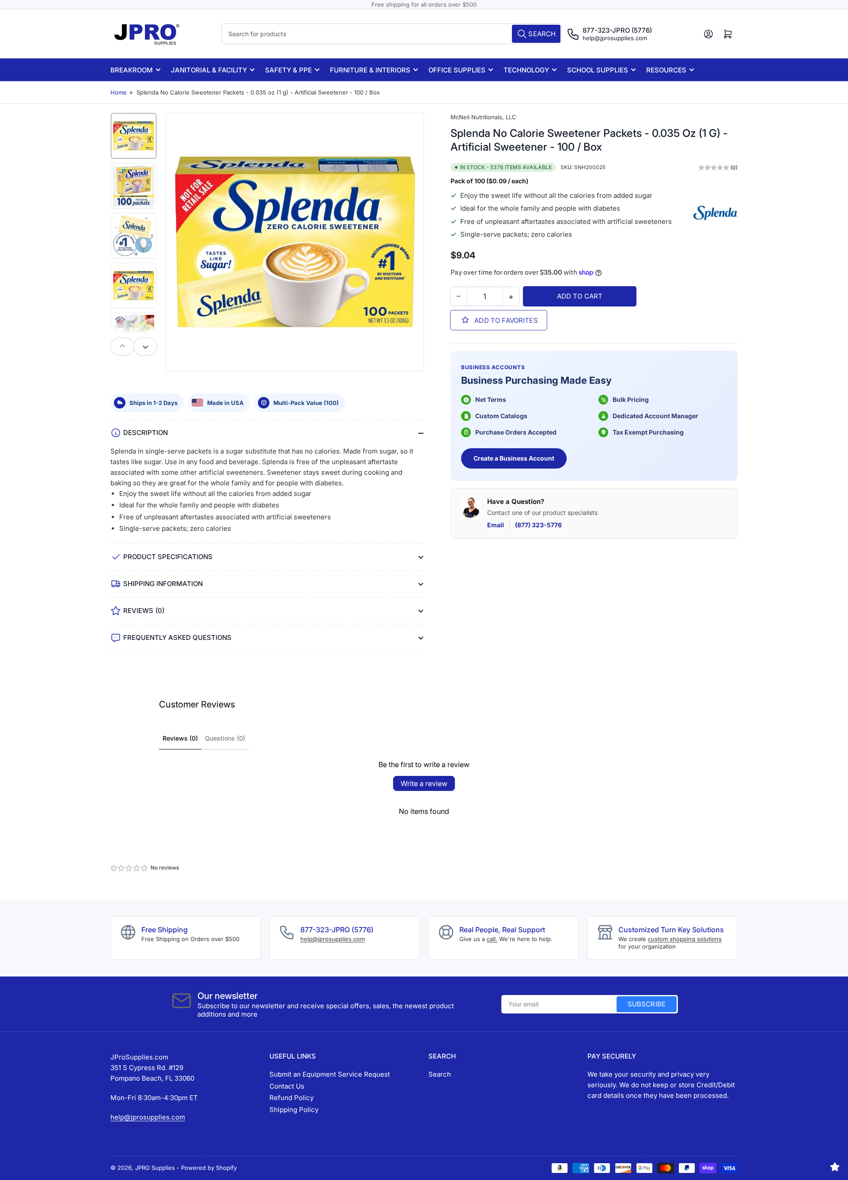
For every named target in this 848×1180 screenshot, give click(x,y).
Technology (526, 70)
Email (495, 525)
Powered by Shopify (209, 1167)
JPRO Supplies (155, 1167)
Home (118, 92)
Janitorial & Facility (209, 70)
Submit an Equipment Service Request (329, 1074)
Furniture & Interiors (370, 70)
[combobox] (391, 33)
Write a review (424, 783)
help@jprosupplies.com (615, 38)
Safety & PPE (288, 70)
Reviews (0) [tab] (180, 738)
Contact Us (286, 1086)
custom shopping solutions (685, 938)
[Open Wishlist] (835, 1167)
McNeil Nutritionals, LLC (483, 117)
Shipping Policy (293, 1109)
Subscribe (647, 1004)
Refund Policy (291, 1097)
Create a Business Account (513, 458)
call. (492, 938)
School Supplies (597, 70)
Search (439, 1074)
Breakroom (131, 70)
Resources (666, 70)
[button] (129, 868)
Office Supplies (456, 70)
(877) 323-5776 (538, 525)
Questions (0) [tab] (225, 738)
